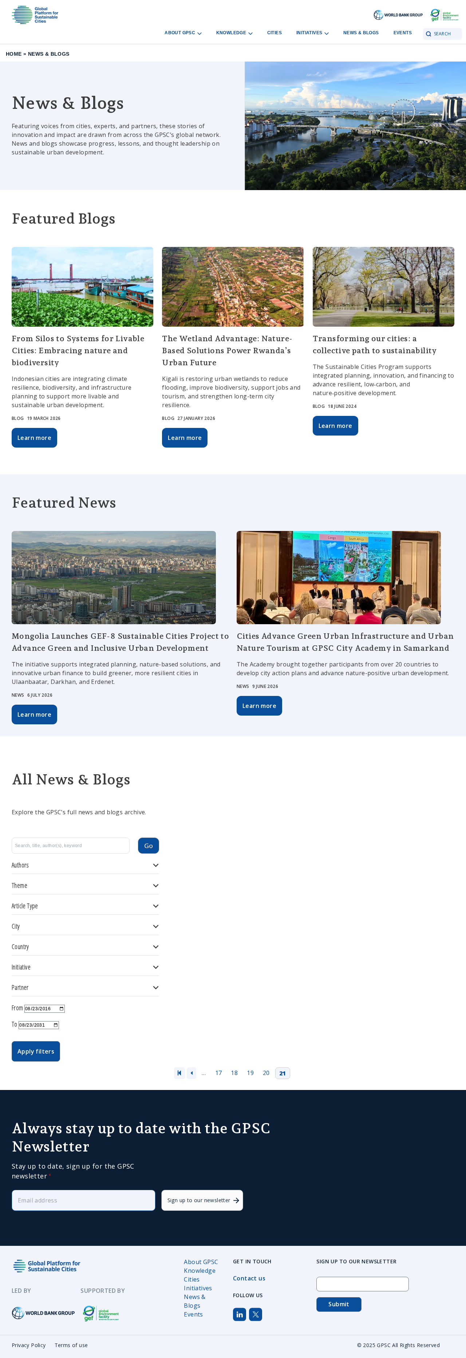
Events (403, 32)
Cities (274, 32)
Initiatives (310, 32)
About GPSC (180, 32)
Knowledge (232, 32)
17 (218, 1073)
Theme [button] (19, 885)
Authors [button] (20, 865)
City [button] (16, 926)
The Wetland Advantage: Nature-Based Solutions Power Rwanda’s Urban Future (227, 350)
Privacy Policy (29, 1345)
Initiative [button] (21, 967)
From (17, 1007)
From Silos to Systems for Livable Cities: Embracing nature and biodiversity (78, 350)
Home (14, 54)
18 (234, 1073)
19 (250, 1073)
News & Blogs (361, 32)
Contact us (249, 1278)
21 (282, 1073)
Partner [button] (20, 987)
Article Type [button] (25, 905)
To (14, 1024)
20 (266, 1073)
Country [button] (20, 946)
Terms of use (71, 1345)
